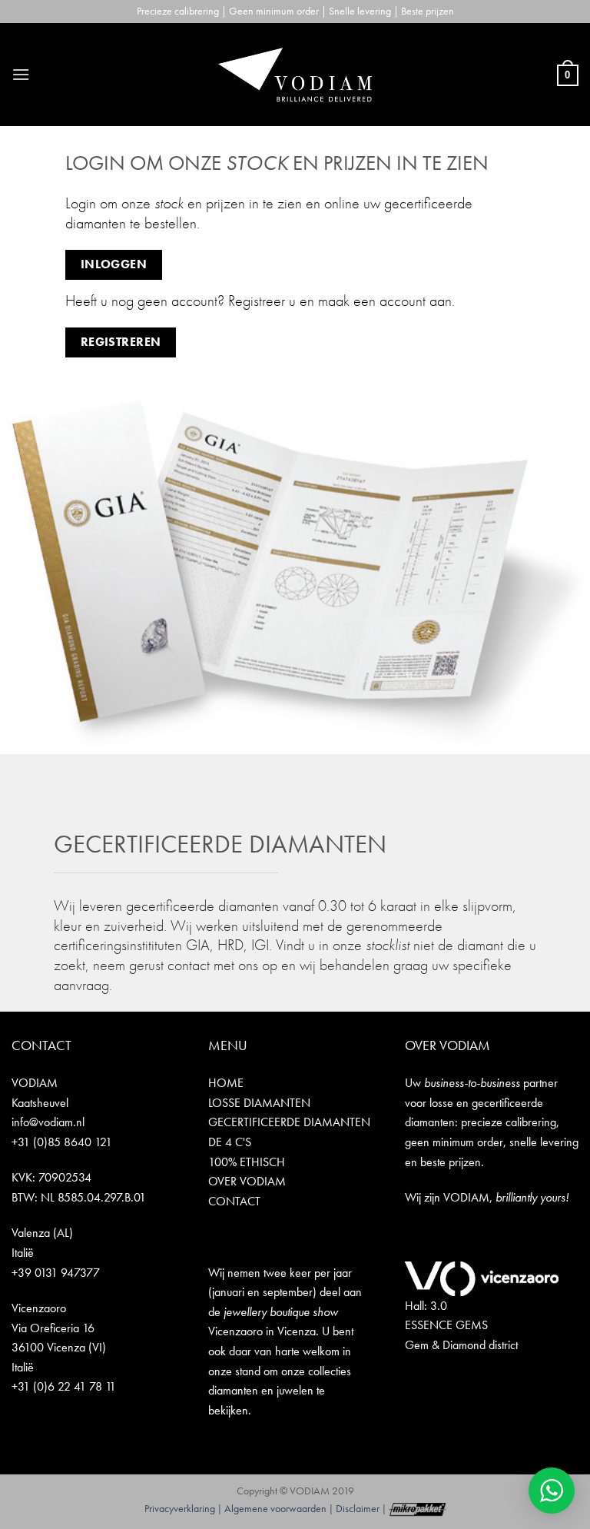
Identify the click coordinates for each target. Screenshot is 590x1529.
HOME (226, 1083)
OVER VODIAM (247, 1181)
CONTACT (234, 1201)
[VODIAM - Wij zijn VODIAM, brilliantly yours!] (295, 74)
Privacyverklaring (179, 1508)
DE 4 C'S (229, 1142)
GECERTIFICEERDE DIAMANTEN (289, 1122)
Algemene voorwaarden (275, 1508)
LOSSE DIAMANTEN (259, 1103)
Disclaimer (358, 1508)
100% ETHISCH (246, 1162)
